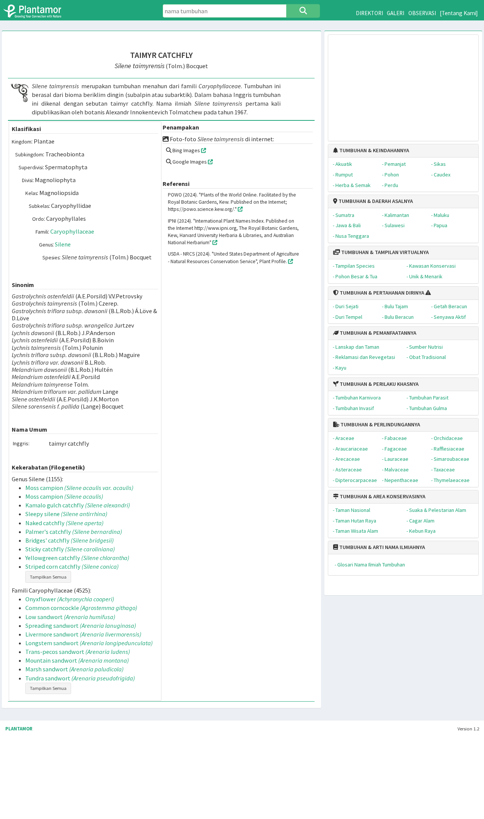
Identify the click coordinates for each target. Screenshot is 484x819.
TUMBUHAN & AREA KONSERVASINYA (381, 496)
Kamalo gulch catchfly (77, 505)
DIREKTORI (369, 13)
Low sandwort (70, 617)
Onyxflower (69, 599)
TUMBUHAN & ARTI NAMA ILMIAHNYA (381, 547)
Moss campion (79, 487)
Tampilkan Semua (48, 577)
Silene (63, 244)
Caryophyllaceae (72, 231)
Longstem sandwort (89, 643)
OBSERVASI (422, 13)
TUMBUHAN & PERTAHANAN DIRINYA (381, 292)
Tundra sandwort (80, 678)
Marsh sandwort (74, 669)
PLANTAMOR (19, 729)
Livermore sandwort (83, 634)
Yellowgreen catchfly (77, 558)
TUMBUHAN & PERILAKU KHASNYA (378, 384)
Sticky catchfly (70, 549)
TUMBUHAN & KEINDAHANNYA (373, 150)
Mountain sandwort (77, 660)
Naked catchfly (64, 523)
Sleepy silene (66, 514)
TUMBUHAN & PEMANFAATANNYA (377, 332)
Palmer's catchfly (73, 531)
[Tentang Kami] (459, 13)
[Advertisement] (403, 84)
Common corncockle (81, 608)
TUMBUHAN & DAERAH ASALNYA (375, 201)
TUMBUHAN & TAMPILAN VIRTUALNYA (384, 252)
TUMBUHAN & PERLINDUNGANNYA (379, 424)
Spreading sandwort (80, 625)
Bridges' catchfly (69, 540)
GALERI (395, 13)
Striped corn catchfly (72, 566)
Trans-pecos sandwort (77, 651)
